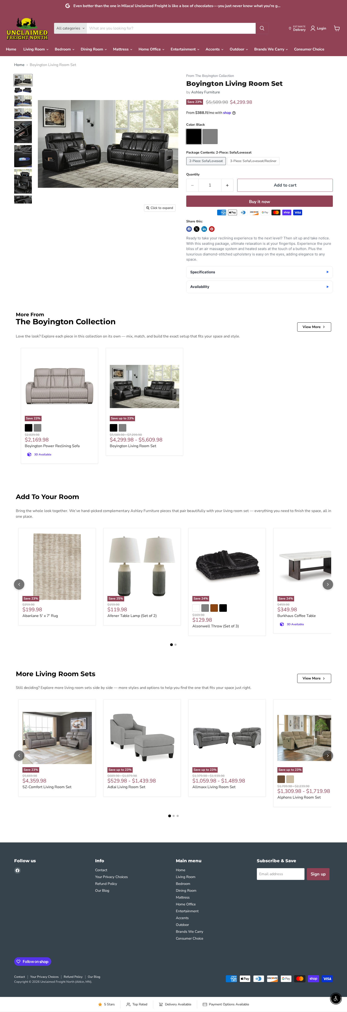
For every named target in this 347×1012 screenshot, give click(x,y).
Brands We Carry (269, 49)
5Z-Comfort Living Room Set (47, 787)
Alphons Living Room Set (299, 797)
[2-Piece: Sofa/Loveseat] (206, 166)
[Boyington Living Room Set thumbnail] (23, 80)
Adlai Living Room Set (126, 787)
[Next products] (328, 584)
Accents (213, 49)
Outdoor (237, 49)
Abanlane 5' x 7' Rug (40, 615)
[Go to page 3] (178, 816)
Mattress (121, 49)
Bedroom (63, 49)
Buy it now (259, 201)
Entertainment (184, 49)
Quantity (192, 174)
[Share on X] (196, 229)
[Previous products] (19, 584)
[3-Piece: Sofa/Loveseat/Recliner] (254, 166)
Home (11, 49)
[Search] (262, 28)
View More (312, 327)
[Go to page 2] (175, 645)
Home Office (150, 49)
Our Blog (102, 890)
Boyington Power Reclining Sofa (52, 446)
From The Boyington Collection (210, 76)
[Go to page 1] (171, 644)
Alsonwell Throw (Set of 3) (215, 626)
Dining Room (92, 49)
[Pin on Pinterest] (212, 229)
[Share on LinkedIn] (204, 229)
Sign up (318, 874)
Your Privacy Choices (111, 877)
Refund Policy (106, 883)
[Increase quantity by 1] (227, 185)
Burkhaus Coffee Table (296, 615)
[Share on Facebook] (189, 229)
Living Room (34, 49)
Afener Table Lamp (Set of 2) (132, 615)
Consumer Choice (309, 49)
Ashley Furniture (205, 92)
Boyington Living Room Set (133, 446)
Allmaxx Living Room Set (214, 787)
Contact (101, 870)
